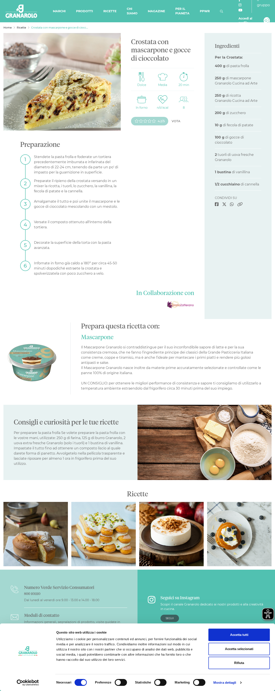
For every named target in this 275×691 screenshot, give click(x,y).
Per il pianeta (182, 11)
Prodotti (84, 11)
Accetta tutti (239, 635)
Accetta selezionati (239, 649)
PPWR (205, 11)
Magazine (156, 11)
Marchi (59, 11)
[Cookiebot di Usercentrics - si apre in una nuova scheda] (28, 682)
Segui (170, 618)
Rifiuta (239, 663)
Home (7, 27)
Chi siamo (132, 11)
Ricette (109, 11)
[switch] (121, 682)
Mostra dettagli (224, 682)
